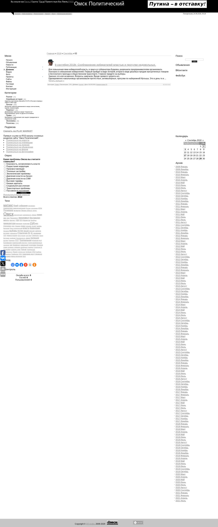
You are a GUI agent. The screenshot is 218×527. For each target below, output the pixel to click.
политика (26, 223)
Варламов (7, 256)
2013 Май (180, 278)
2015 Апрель (181, 339)
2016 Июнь (181, 373)
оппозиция (34, 208)
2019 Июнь (181, 464)
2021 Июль (181, 501)
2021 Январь (182, 493)
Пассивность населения (17, 191)
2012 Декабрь (182, 265)
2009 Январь (182, 167)
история (6, 233)
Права (8, 115)
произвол (24, 217)
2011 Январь (182, 204)
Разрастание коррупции (17, 166)
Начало (17, 14)
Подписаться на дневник (17, 145)
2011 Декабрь (182, 233)
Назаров (40, 245)
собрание (23, 206)
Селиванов (7, 243)
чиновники (37, 233)
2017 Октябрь (182, 416)
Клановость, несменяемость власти (23, 164)
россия (32, 231)
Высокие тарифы (14, 181)
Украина (17, 226)
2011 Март (180, 209)
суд (32, 223)
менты (6, 220)
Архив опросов (23, 195)
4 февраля (38, 254)
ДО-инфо (90, 524)
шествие (28, 235)
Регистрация (38, 14)
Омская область (26, 210)
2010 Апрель (181, 180)
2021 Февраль (182, 495)
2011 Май (180, 214)
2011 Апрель (181, 212)
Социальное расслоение (18, 186)
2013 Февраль (182, 270)
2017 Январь (182, 392)
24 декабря (6, 249)
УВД (17, 220)
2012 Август (181, 254)
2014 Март (180, 305)
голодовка (32, 245)
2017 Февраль (182, 395)
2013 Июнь (181, 281)
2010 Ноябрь (182, 198)
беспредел (35, 218)
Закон (41, 235)
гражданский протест (20, 243)
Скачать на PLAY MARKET (18, 131)
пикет (39, 214)
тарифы (39, 226)
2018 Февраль (182, 426)
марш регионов (16, 256)
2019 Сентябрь (183, 469)
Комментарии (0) (101, 84)
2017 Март (180, 397)
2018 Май (180, 434)
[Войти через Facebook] (21, 265)
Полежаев (8, 210)
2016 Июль (181, 376)
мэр (8, 218)
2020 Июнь (181, 482)
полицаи (28, 252)
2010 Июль (181, 188)
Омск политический (16, 228)
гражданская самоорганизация (14, 208)
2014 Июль (181, 315)
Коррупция (35, 228)
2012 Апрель (181, 244)
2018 (59, 53)
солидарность (26, 215)
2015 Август (181, 350)
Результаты (8, 195)
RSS (71, 2)
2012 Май (180, 246)
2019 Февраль (182, 456)
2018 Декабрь (182, 453)
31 (32, 233)
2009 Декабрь (182, 169)
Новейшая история (14, 99)
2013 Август (181, 286)
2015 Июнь (181, 344)
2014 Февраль (182, 302)
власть (26, 228)
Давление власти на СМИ (18, 178)
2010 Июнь (181, 185)
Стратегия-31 (24, 233)
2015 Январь (182, 331)
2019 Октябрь (182, 472)
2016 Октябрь (182, 384)
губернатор (13, 233)
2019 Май (180, 461)
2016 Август (181, 379)
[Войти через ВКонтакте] (17, 265)
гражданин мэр (28, 254)
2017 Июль (181, 408)
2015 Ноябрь (182, 358)
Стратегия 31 (38, 247)
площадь (28, 226)
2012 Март (180, 241)
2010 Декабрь (182, 201)
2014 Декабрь (182, 328)
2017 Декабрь (182, 421)
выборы (13, 230)
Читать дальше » (56, 81)
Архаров (6, 231)
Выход (47, 14)
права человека (8, 247)
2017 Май (180, 403)
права (23, 226)
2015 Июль (181, 347)
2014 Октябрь (182, 323)
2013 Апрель (181, 275)
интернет (31, 206)
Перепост (10, 110)
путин (20, 230)
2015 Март (180, 336)
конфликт (13, 238)
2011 (20, 254)
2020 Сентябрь (183, 490)
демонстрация (12, 235)
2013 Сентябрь (183, 289)
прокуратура (9, 223)
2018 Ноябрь (182, 450)
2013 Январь (182, 267)
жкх (36, 223)
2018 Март (180, 429)
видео (35, 210)
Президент (14, 218)
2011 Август (181, 222)
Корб (15, 205)
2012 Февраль (182, 238)
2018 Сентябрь (183, 445)
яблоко (34, 215)
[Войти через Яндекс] (26, 265)
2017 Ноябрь (182, 419)
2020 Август (181, 487)
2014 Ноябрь (182, 326)
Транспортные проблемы (18, 188)
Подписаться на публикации (19, 143)
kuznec (81, 84)
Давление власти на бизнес (19, 176)
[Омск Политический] (112, 524)
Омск (8, 214)
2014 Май (180, 310)
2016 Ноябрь (182, 387)
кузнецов (35, 240)
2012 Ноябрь (182, 262)
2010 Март (180, 177)
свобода (38, 231)
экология (6, 245)
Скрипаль (35, 235)
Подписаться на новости (17, 140)
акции (28, 238)
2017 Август (181, 411)
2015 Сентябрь (183, 352)
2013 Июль (181, 283)
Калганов (6, 228)
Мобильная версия (64, 14)
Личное (9, 105)
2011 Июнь (181, 217)
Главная (51, 53)
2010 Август (181, 191)
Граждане (12, 240)
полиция (35, 238)
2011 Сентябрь (183, 225)
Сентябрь (68, 53)
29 (200, 159)
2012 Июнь (181, 249)
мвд (4, 218)
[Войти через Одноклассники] (34, 265)
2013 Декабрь (182, 297)
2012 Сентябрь (183, 257)
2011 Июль (181, 220)
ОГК (21, 220)
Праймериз (14, 254)
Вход (53, 14)
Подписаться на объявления (19, 147)
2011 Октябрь (182, 228)
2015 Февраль (182, 334)
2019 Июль (181, 466)
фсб (40, 240)
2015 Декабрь (182, 360)
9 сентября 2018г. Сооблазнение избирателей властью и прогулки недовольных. (105, 64)
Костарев (6, 238)
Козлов (28, 208)
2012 (34, 252)
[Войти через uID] (13, 265)
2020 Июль (181, 485)
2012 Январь (182, 236)
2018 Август (181, 442)
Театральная (25, 240)
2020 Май (180, 480)
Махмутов (26, 220)
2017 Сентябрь (183, 413)
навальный (24, 245)
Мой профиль (27, 14)
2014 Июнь (181, 312)
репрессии (21, 252)
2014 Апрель (181, 307)
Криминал (16, 245)
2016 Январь (182, 363)
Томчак (23, 249)
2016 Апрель (181, 368)
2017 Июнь (181, 405)
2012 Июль (181, 251)
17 (185, 155)
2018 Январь (182, 424)
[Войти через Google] (30, 265)
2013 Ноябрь (182, 294)
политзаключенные (35, 243)
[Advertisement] (75, 34)
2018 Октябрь (182, 448)
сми (11, 245)
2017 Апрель (181, 400)
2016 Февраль (182, 366)
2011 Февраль (182, 206)
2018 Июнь (181, 437)
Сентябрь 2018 (194, 140)
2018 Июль (181, 440)
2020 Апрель (181, 477)
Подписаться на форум (17, 149)
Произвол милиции (15, 169)
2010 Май (180, 183)
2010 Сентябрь (183, 193)
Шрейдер (33, 220)
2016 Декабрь (182, 389)
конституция (18, 215)
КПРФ (40, 208)
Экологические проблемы (18, 174)
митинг (8, 205)
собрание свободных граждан (23, 247)
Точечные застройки (15, 171)
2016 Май (180, 371)
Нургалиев (7, 226)
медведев (17, 210)
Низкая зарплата (14, 183)
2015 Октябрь (182, 355)
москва (5, 240)
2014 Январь (182, 299)
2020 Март (180, 474)
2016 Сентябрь (183, 381)
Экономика (11, 121)
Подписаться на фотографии (19, 152)
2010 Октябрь (182, 196)
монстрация (21, 235)
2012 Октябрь (182, 259)
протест (12, 220)
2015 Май (180, 342)
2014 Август (181, 318)
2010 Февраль (182, 175)
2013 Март (180, 273)
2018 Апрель (181, 432)
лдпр (13, 226)
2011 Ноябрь (182, 230)
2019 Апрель (181, 458)
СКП (4, 235)
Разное (9, 97)
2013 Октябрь (182, 291)
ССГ (17, 240)
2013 (24, 256)
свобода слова (15, 249)
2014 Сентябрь (183, 320)
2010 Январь (182, 172)
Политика (10, 123)
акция (26, 231)
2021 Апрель (181, 498)
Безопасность (20, 238)
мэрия (34, 226)
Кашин (15, 252)
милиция (19, 223)
